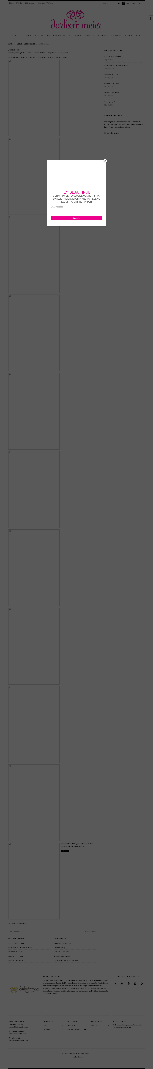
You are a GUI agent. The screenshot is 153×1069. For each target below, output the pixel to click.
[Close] (105, 161)
